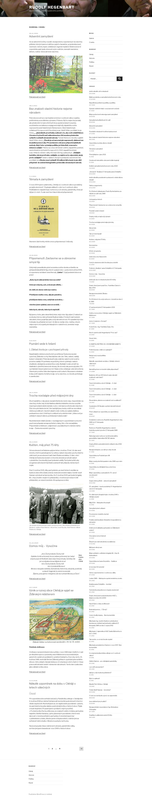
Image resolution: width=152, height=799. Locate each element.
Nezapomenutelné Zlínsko (98, 293)
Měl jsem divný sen (95, 547)
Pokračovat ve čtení (37, 97)
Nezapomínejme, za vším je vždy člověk (102, 450)
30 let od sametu (95, 251)
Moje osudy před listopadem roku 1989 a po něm (105, 461)
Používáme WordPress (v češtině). (40, 794)
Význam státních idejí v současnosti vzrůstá (104, 108)
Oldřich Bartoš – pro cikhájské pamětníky (103, 661)
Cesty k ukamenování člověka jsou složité (103, 262)
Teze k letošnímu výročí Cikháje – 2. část (103, 389)
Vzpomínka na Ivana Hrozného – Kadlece (103, 561)
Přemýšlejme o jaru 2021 (97, 154)
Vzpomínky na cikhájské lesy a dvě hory (102, 467)
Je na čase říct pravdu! (96, 567)
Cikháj (91, 54)
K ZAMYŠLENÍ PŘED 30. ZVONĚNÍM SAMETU (105, 344)
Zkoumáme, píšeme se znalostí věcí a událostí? (105, 400)
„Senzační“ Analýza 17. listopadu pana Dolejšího (105, 172)
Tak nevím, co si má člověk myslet (100, 639)
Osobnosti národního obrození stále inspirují (104, 160)
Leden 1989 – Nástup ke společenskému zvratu (105, 578)
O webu (91, 42)
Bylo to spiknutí (94, 678)
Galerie (91, 38)
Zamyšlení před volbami (97, 508)
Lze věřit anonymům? (96, 667)
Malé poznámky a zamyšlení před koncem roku (105, 97)
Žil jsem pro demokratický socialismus (102, 542)
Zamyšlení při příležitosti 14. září (99, 120)
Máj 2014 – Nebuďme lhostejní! (99, 502)
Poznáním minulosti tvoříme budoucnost (103, 131)
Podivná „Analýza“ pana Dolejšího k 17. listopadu (105, 268)
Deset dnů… (93, 338)
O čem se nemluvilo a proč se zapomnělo (103, 695)
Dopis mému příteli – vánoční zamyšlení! (102, 481)
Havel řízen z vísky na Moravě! (99, 604)
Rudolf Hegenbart (52, 7)
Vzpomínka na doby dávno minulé (100, 143)
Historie (92, 58)
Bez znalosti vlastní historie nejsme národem (104, 137)
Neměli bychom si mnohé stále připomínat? (104, 369)
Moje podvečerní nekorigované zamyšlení (103, 114)
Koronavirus (93, 245)
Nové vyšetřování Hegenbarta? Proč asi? (103, 332)
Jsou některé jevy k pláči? (98, 701)
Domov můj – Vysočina (43, 546)
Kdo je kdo (92, 228)
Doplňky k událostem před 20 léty (100, 715)
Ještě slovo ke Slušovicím (98, 257)
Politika (91, 62)
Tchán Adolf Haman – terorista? (100, 690)
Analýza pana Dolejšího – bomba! (100, 584)
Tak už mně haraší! (95, 234)
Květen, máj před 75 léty (44, 445)
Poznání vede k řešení (42, 343)
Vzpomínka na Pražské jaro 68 (99, 455)
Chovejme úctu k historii (97, 536)
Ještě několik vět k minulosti (98, 91)
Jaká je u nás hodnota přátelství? (100, 673)
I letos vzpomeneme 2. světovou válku (102, 573)
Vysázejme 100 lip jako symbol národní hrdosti (105, 406)
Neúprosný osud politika (97, 355)
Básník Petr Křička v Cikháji (98, 684)
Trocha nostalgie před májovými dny (51, 395)
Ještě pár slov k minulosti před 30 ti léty (102, 280)
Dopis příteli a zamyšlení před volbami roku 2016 (105, 444)
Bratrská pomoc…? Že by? (98, 609)
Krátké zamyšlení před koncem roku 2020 (103, 166)
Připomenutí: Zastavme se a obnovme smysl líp (105, 205)
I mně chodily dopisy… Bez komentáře (102, 615)
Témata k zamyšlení (41, 179)
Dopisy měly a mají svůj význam (99, 216)
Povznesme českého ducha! (99, 514)
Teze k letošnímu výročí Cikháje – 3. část (103, 383)
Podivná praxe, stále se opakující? (100, 350)
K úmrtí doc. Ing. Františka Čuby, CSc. (101, 327)
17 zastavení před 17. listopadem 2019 (102, 307)
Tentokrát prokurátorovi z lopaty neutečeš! (104, 590)
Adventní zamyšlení (41, 36)
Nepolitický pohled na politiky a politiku (102, 103)
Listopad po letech (95, 199)
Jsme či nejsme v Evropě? (98, 321)
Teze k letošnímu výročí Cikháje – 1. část (102, 394)
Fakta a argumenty (95, 185)
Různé (91, 66)
